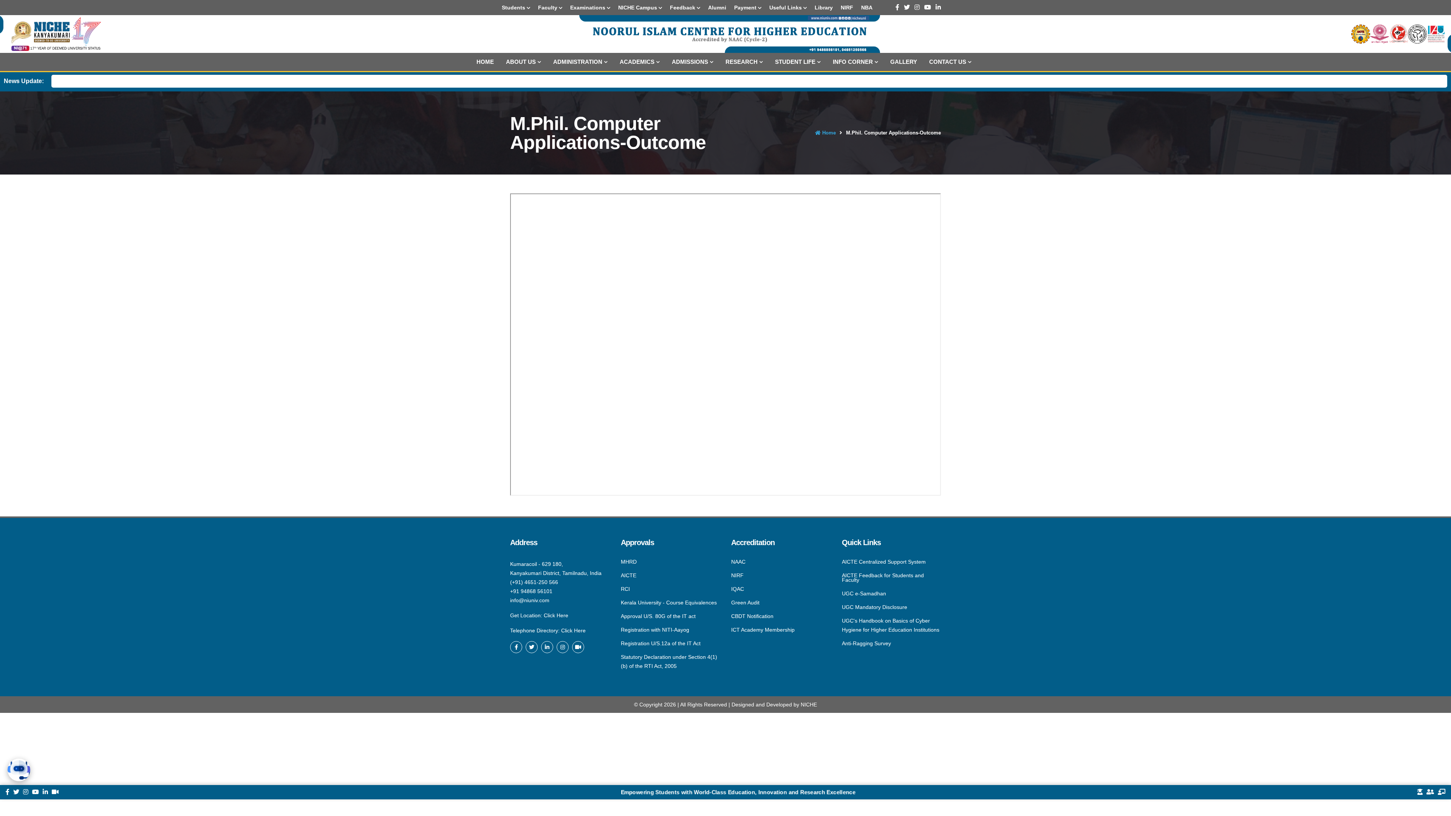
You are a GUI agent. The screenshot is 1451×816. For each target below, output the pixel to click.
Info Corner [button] (853, 62)
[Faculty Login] (1441, 792)
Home (485, 62)
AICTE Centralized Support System (884, 562)
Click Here (556, 615)
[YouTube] (927, 7)
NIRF (737, 575)
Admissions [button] (690, 62)
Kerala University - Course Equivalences (669, 603)
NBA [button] (866, 8)
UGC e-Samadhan (864, 593)
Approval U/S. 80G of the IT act (658, 616)
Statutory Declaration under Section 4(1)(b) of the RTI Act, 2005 (669, 661)
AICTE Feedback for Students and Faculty (883, 577)
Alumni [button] (717, 8)
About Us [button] (521, 62)
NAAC (738, 562)
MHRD (629, 562)
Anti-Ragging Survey (866, 643)
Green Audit (745, 603)
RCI (625, 589)
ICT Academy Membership (763, 629)
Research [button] (742, 62)
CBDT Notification (752, 616)
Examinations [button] (588, 8)
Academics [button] (637, 62)
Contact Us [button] (947, 62)
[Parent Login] (1430, 792)
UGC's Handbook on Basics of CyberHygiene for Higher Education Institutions (890, 625)
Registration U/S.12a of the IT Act (661, 643)
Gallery (903, 62)
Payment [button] (746, 8)
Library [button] (824, 8)
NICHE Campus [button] (638, 8)
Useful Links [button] (786, 8)
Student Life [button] (795, 62)
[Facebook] (897, 7)
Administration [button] (577, 62)
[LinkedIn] (938, 7)
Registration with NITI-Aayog (655, 630)
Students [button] (514, 8)
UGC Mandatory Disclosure (874, 607)
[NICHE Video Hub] (578, 647)
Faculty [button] (548, 8)
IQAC (737, 589)
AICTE (628, 575)
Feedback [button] (683, 8)
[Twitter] (907, 7)
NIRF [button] (847, 8)
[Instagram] (917, 7)
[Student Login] (1420, 792)
